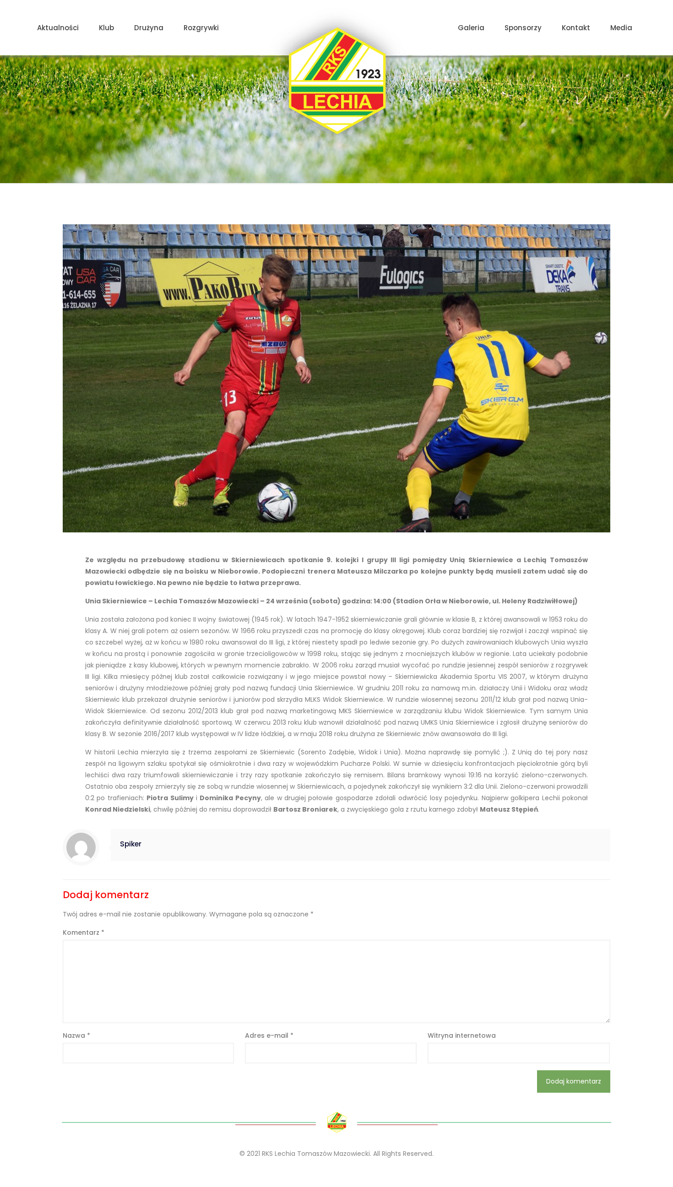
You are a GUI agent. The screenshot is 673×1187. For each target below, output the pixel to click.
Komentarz (83, 932)
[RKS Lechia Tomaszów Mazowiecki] (337, 81)
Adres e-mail (269, 1035)
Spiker (130, 844)
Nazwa (76, 1035)
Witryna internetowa (462, 1035)
